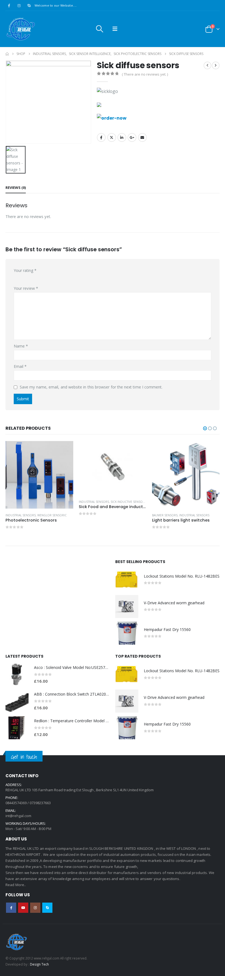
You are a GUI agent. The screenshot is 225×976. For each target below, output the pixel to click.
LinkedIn (121, 137)
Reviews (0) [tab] (15, 187)
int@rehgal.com (18, 815)
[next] (216, 65)
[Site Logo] (20, 29)
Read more (64, 450)
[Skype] (29, 5)
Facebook (101, 137)
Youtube (23, 908)
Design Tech (39, 964)
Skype (47, 908)
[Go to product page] (39, 475)
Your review (26, 288)
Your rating (25, 270)
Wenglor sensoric (52, 515)
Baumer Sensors (165, 515)
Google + (132, 137)
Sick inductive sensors (128, 502)
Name (21, 346)
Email (142, 137)
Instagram (35, 908)
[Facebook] (9, 5)
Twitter (111, 137)
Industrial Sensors (20, 515)
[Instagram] (18, 5)
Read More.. (15, 884)
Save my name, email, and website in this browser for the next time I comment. (91, 387)
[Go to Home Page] (7, 54)
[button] (99, 28)
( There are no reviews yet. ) (145, 74)
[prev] (207, 65)
